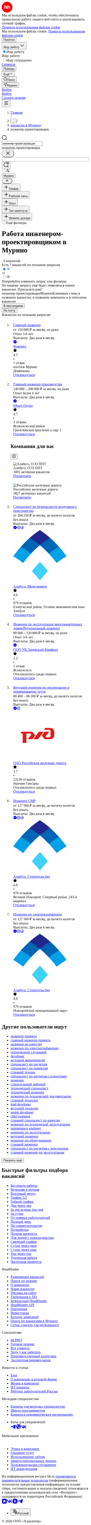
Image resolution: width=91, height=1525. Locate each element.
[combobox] (22, 143)
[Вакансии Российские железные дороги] (50, 736)
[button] (6, 90)
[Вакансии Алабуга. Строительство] (50, 847)
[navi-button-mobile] (6, 103)
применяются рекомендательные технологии (39, 1478)
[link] (9, 79)
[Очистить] (8, 153)
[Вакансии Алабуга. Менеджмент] (50, 557)
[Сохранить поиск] (6, 165)
